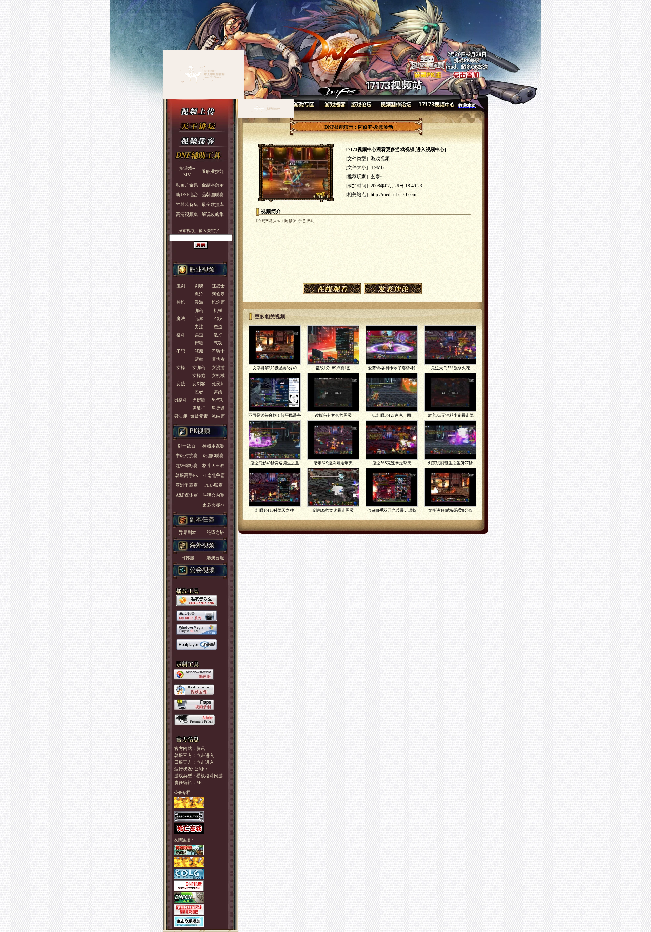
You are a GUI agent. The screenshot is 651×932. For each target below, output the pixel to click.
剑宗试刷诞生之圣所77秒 (450, 463)
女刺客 (198, 383)
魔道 (218, 326)
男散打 (198, 408)
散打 (218, 334)
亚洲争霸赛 (187, 485)
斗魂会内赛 (213, 495)
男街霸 (198, 400)
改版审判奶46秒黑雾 (333, 415)
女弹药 (198, 367)
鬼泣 (199, 294)
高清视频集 (187, 214)
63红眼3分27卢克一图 (391, 415)
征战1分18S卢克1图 (333, 368)
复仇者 (218, 359)
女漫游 (218, 367)
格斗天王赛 (213, 465)
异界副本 (185, 532)
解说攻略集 (213, 214)
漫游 (199, 302)
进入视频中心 (430, 149)
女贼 (180, 383)
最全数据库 (213, 204)
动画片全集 (187, 184)
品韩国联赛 (213, 194)
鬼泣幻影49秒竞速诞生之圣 (274, 463)
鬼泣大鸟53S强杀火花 (450, 368)
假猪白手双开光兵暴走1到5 (391, 510)
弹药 (199, 310)
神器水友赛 (213, 445)
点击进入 (205, 755)
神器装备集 (187, 204)
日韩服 (185, 557)
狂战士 (218, 285)
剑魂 (199, 285)
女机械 (218, 375)
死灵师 (218, 383)
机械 (218, 310)
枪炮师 (218, 302)
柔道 (199, 334)
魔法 (180, 318)
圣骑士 (218, 351)
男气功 (218, 400)
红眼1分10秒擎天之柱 (274, 510)
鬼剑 (180, 285)
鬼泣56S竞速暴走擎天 (391, 463)
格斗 (180, 334)
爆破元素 (199, 416)
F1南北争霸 (213, 475)
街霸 (199, 343)
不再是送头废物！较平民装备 (274, 415)
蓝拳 (199, 359)
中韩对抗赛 (187, 455)
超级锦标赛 (187, 465)
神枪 (180, 302)
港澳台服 (213, 557)
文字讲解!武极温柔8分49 (275, 368)
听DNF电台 (187, 194)
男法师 (180, 416)
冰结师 (218, 416)
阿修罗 (218, 294)
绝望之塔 (213, 532)
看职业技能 (213, 171)
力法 (199, 326)
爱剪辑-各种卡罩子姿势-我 (391, 368)
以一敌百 (187, 445)
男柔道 (218, 408)
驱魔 (199, 351)
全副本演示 (213, 184)
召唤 (218, 318)
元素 (199, 318)
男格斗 (180, 400)
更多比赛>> (213, 504)
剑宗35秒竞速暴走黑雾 (333, 510)
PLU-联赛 (213, 485)
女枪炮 (198, 375)
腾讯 (200, 748)
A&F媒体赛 (187, 495)
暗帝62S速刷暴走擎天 (333, 463)
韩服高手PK (186, 475)
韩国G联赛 (213, 455)
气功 (218, 343)
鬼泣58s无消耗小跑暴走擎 (450, 415)
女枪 (180, 367)
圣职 (180, 351)
